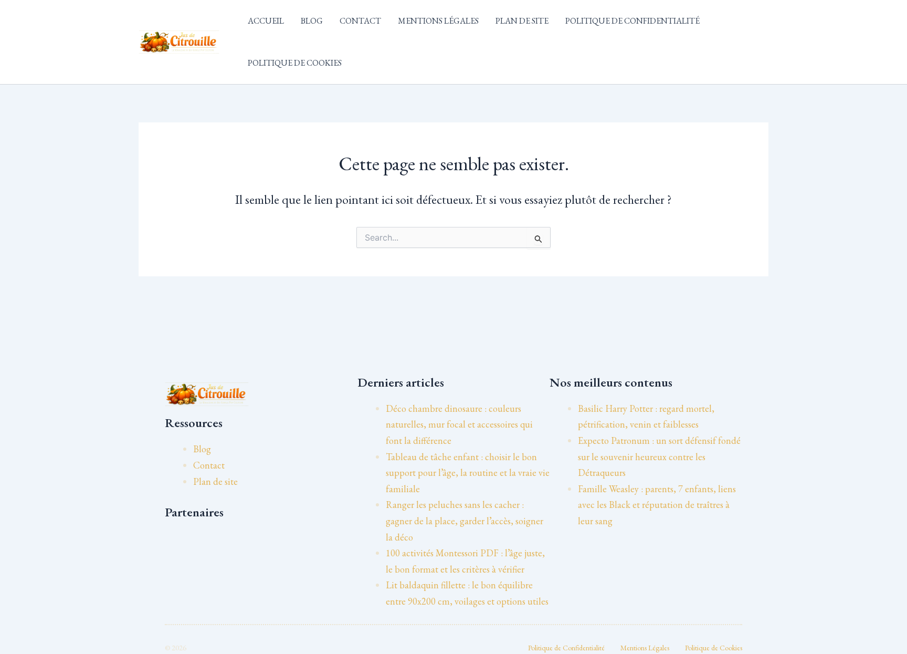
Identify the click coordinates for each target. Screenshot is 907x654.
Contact (360, 20)
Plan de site (522, 20)
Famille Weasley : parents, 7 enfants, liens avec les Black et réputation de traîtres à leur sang (657, 505)
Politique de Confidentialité (632, 20)
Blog (312, 20)
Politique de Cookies (295, 62)
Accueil (266, 20)
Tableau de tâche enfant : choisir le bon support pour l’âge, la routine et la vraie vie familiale (468, 473)
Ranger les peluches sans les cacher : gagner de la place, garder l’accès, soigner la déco (464, 521)
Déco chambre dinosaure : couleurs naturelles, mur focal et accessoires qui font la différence (459, 424)
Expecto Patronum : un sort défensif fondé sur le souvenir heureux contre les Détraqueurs (659, 456)
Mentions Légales (438, 20)
